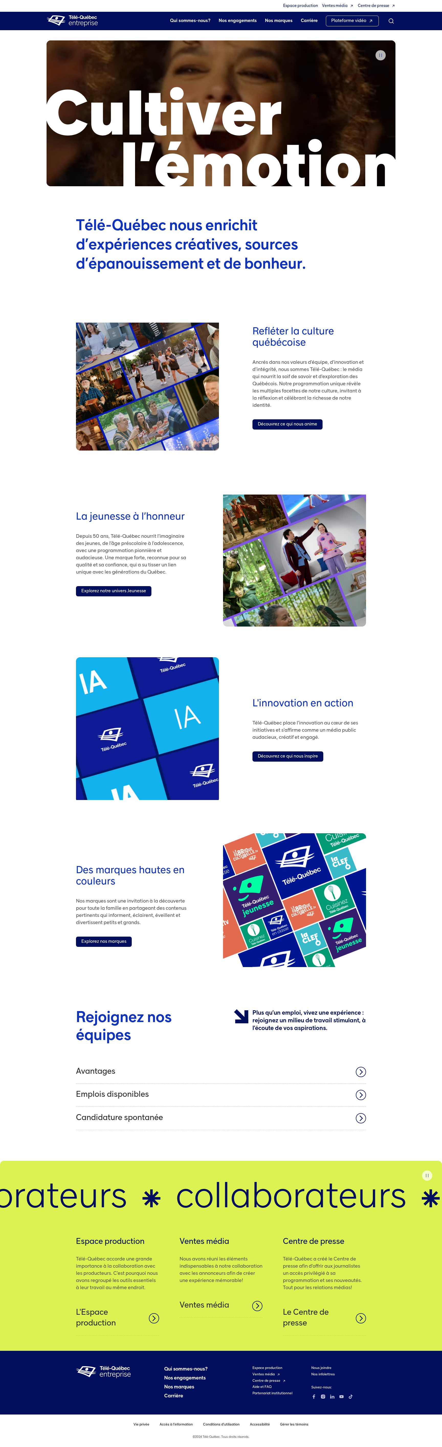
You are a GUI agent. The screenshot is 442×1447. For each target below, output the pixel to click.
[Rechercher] (391, 21)
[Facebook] (313, 1396)
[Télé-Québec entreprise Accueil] (72, 21)
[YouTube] (341, 1396)
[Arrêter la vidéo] (380, 55)
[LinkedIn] (332, 1396)
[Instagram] (323, 1396)
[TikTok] (350, 1396)
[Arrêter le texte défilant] (427, 1175)
